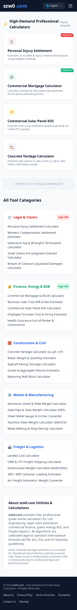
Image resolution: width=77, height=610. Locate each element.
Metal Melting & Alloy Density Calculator (35, 428)
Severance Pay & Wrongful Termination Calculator (34, 245)
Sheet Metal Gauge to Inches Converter (35, 416)
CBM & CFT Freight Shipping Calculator (34, 462)
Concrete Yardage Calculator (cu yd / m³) (35, 352)
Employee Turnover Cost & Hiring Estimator (37, 314)
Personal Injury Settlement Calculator (33, 226)
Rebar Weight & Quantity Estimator (32, 358)
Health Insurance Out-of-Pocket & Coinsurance (31, 323)
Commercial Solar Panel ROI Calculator (34, 308)
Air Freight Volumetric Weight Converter (35, 480)
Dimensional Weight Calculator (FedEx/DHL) (37, 468)
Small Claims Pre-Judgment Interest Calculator (32, 255)
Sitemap (24, 601)
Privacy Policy (24, 595)
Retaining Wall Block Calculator (29, 377)
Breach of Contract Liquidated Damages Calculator (35, 266)
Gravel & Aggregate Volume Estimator (34, 370)
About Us (8, 595)
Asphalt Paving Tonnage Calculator (32, 364)
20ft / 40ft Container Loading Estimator (34, 474)
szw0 (15, 5)
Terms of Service (45, 595)
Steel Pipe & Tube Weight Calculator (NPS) (36, 410)
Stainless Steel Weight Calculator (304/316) (37, 422)
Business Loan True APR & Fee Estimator (35, 302)
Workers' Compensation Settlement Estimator (32, 235)
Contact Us (9, 601)
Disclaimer (64, 595)
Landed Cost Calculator (23, 456)
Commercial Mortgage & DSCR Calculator (36, 296)
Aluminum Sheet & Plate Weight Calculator (37, 404)
